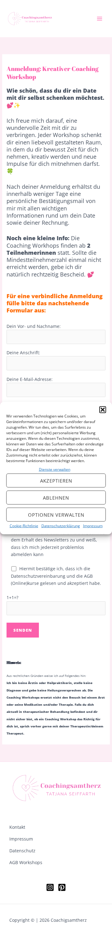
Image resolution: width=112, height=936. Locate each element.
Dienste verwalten (54, 469)
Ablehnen (56, 498)
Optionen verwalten (56, 515)
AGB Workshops (25, 862)
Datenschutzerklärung (60, 525)
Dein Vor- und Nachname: (34, 326)
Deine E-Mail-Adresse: (30, 379)
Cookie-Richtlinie (24, 525)
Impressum (93, 525)
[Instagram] (50, 887)
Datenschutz (22, 851)
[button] (103, 410)
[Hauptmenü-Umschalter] (99, 18)
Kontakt (17, 827)
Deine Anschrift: (23, 352)
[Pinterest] (62, 887)
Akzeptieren (56, 481)
